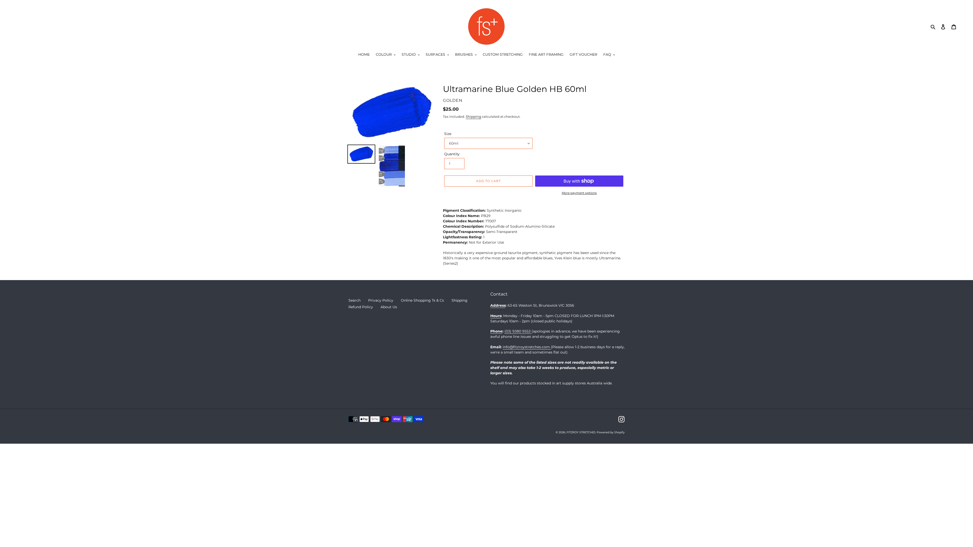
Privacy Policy (380, 300)
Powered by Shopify (611, 432)
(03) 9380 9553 (518, 331)
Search (354, 300)
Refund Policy (360, 307)
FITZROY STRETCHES (581, 432)
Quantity (452, 154)
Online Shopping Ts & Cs (422, 300)
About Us (389, 307)
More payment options (579, 193)
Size (447, 133)
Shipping (473, 116)
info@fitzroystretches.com (527, 347)
